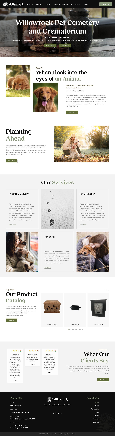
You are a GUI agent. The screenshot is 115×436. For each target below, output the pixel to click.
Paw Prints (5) (98, 324)
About (29, 4)
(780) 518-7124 (15, 406)
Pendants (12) (75, 324)
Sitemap (63, 434)
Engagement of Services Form (63, 4)
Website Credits (71, 434)
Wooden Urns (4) (52, 324)
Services (38, 4)
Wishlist (86, 4)
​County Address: (14, 423)
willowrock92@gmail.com (19, 412)
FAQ (97, 412)
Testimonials (95, 409)
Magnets (96, 422)
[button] (105, 290)
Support (48, 4)
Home (97, 402)
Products (77, 4)
